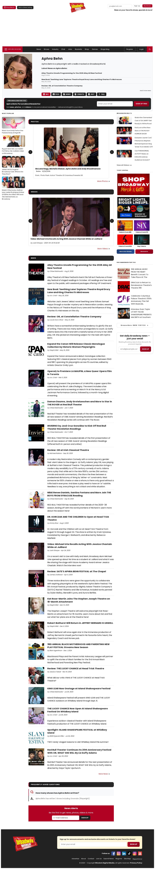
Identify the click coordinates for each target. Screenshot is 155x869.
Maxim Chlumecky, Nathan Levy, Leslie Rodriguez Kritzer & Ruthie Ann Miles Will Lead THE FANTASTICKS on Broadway (13, 189)
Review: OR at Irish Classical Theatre (68, 450)
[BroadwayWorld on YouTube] (140, 853)
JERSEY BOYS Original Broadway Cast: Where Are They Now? (12, 166)
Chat (63, 49)
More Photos (102, 181)
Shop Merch (10, 7)
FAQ (103, 94)
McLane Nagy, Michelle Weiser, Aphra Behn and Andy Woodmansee (68, 170)
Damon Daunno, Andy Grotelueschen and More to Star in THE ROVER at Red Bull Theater (79, 403)
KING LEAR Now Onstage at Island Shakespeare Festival (78, 688)
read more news (145, 90)
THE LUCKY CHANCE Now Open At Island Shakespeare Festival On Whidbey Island (77, 710)
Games (95, 49)
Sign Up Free (141, 104)
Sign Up (84, 818)
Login (141, 49)
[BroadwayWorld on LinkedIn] (124, 853)
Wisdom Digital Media (104, 863)
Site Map (127, 859)
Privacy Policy (136, 863)
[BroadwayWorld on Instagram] (118, 853)
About (83, 859)
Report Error (137, 859)
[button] (150, 49)
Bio (47, 94)
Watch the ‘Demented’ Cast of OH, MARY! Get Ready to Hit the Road (143, 120)
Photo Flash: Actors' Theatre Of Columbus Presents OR (61, 175)
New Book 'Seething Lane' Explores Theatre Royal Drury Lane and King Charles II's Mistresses (82, 79)
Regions (119, 859)
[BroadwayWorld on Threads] (134, 853)
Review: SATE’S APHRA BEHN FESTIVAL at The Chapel (76, 571)
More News (103, 774)
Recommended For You (126, 262)
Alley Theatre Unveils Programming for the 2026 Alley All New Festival (72, 73)
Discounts (144, 251)
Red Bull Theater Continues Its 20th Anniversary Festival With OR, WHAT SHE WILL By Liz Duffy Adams (79, 751)
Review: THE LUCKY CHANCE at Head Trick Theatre (75, 668)
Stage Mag (105, 49)
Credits (80, 94)
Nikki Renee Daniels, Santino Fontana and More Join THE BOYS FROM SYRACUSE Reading (79, 494)
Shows (46, 49)
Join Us (99, 859)
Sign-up (137, 6)
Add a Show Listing (25, 7)
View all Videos (123, 165)
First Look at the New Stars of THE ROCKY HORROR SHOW (142, 130)
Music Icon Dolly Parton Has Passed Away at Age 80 (12, 126)
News (39, 49)
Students (78, 49)
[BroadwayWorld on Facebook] (113, 853)
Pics (57, 94)
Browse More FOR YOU (133, 325)
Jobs (70, 49)
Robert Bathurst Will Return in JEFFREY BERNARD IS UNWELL (80, 622)
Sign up (145, 349)
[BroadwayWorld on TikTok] (129, 853)
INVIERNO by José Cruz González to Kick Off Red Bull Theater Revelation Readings (76, 427)
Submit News (109, 859)
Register (129, 49)
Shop (87, 49)
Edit (92, 94)
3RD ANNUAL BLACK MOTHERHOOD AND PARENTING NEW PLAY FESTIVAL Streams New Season (78, 646)
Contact (91, 859)
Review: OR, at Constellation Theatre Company (62, 86)
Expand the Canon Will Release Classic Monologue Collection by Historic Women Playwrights (76, 345)
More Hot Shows (126, 251)
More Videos (102, 248)
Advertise (75, 859)
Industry (55, 49)
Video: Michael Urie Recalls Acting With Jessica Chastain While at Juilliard (66, 239)
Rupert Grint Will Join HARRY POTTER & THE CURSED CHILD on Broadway (13, 145)
